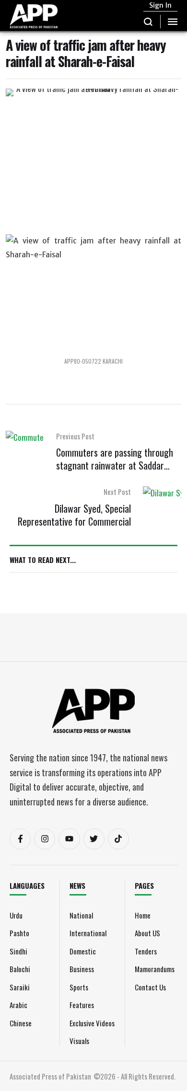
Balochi (20, 969)
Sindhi (18, 951)
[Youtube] (69, 839)
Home (143, 915)
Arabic (18, 1004)
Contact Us (150, 987)
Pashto (19, 933)
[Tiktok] (118, 839)
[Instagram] (44, 839)
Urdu (16, 915)
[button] (148, 21)
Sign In (160, 5)
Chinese (21, 1023)
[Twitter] (94, 839)
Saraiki (20, 987)
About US (147, 933)
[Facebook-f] (20, 839)
